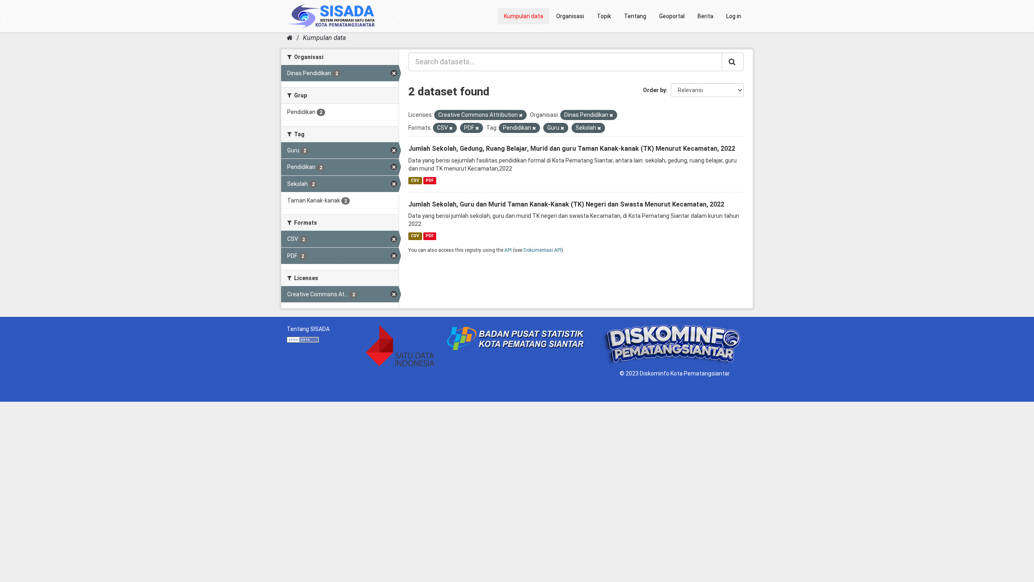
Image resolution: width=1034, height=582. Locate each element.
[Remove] (521, 115)
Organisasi (570, 16)
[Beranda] (290, 38)
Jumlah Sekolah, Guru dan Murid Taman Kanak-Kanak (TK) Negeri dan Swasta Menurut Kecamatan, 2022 (566, 204)
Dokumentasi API (542, 250)
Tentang (635, 16)
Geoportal (672, 16)
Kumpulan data (523, 16)
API (508, 250)
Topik (604, 16)
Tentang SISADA (308, 329)
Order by (654, 90)
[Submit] (733, 62)
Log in (733, 16)
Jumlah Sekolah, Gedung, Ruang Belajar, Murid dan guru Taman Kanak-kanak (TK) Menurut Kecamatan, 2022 (571, 148)
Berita (705, 16)
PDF (430, 180)
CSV (415, 180)
